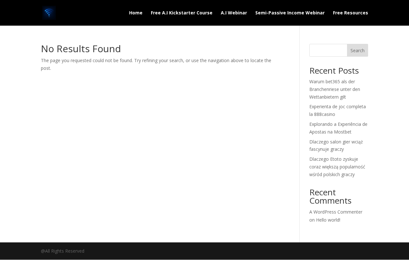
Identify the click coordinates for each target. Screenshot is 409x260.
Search (358, 50)
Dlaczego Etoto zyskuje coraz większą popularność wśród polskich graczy (337, 166)
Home (136, 13)
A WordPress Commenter (335, 212)
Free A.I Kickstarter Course (181, 13)
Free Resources (350, 13)
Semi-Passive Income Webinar (290, 13)
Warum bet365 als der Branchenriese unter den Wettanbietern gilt (334, 89)
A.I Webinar (234, 13)
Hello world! (328, 220)
